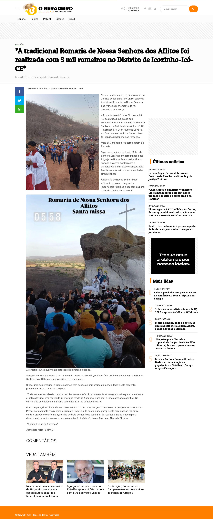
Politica (34, 19)
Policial (47, 19)
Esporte (22, 19)
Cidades (60, 19)
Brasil (72, 19)
